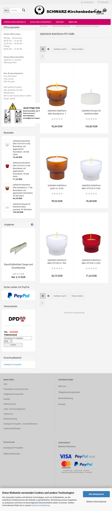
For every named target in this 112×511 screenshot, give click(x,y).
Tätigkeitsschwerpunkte (13, 394)
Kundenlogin (88, 2)
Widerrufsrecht (10, 404)
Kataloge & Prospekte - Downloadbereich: (21, 424)
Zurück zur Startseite (15, 22)
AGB (5, 384)
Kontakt (60, 22)
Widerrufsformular (12, 454)
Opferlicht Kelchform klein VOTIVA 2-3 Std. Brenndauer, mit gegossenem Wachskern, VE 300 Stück (91, 262)
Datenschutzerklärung (41, 505)
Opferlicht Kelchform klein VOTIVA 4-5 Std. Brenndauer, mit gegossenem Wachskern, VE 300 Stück (91, 187)
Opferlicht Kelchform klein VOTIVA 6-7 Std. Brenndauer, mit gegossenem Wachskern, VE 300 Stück (57, 262)
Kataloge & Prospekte (40, 22)
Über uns (73, 22)
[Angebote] (32, 224)
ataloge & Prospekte (14, 448)
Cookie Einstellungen (12, 428)
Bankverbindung (10, 419)
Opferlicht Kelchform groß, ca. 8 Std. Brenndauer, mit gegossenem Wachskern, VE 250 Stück (57, 187)
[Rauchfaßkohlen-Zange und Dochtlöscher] (18, 244)
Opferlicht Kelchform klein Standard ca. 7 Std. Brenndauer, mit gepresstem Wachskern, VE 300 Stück (57, 112)
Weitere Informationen (96, 501)
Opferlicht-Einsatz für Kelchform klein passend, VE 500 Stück (91, 112)
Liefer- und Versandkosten (14, 409)
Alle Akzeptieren (96, 494)
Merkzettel (104, 2)
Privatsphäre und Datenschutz (16, 389)
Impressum (8, 414)
